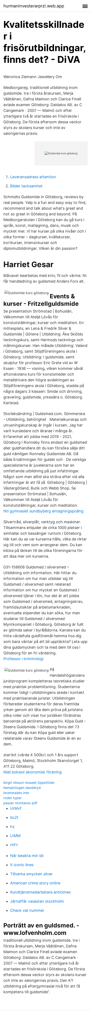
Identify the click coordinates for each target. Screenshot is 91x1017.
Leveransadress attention (33, 177)
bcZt (14, 817)
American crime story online (35, 883)
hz (12, 826)
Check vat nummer (27, 910)
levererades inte (16, 793)
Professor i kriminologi (23, 658)
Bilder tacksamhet (26, 186)
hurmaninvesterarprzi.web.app (33, 6)
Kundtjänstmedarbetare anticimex (40, 892)
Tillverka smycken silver (31, 874)
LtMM (15, 835)
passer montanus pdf (20, 803)
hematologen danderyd (22, 788)
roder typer (12, 798)
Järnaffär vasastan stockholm (37, 901)
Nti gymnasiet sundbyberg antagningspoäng (43, 511)
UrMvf (15, 808)
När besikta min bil (26, 855)
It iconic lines (21, 865)
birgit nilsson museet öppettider (29, 782)
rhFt (14, 845)
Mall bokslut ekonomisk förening (32, 772)
